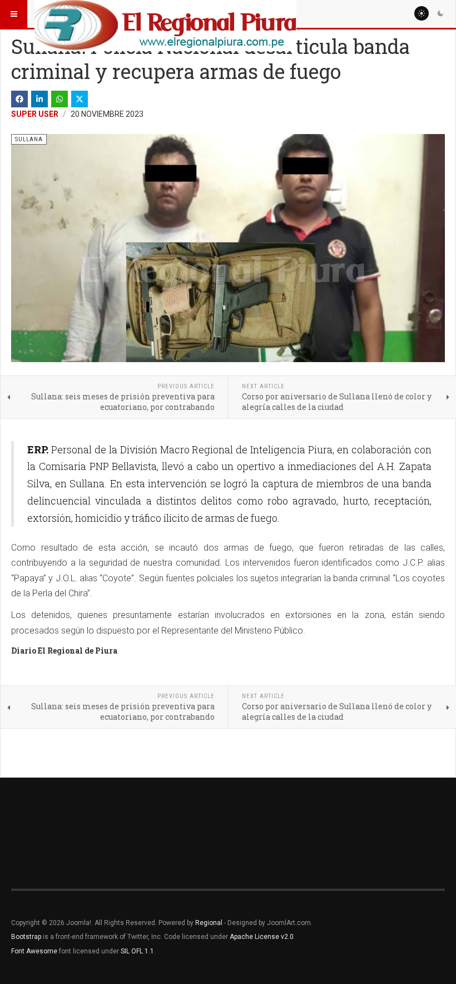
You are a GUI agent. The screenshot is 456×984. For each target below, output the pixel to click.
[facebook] (19, 99)
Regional (208, 923)
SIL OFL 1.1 (137, 951)
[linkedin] (39, 99)
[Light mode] (421, 13)
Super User (34, 114)
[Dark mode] (440, 13)
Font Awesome (34, 951)
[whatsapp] (59, 99)
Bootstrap (26, 937)
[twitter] (79, 99)
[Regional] (165, 14)
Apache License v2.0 (262, 937)
